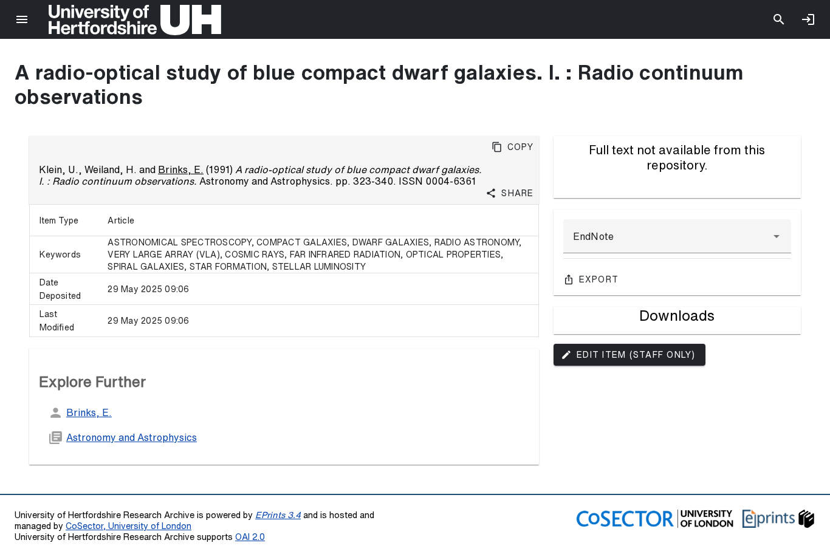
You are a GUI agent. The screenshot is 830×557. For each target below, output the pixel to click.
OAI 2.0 (250, 536)
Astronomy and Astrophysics (131, 437)
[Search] (779, 19)
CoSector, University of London (128, 525)
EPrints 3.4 (278, 514)
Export (599, 279)
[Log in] (808, 19)
